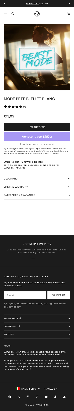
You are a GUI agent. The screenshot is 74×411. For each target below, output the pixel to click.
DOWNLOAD (32, 3)
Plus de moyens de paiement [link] (37, 144)
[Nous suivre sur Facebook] (9, 396)
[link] (15, 107)
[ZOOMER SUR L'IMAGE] (65, 84)
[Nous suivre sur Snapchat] (64, 396)
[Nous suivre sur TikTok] (55, 396)
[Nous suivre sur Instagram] (27, 396)
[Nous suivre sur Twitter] (18, 396)
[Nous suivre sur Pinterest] (37, 396)
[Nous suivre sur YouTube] (46, 396)
